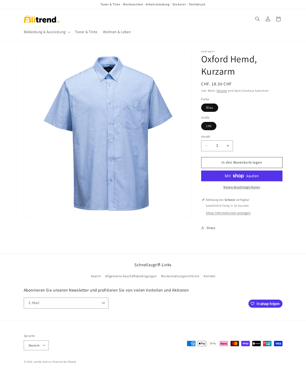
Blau (209, 107)
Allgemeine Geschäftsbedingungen (131, 276)
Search (96, 276)
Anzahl (205, 136)
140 (208, 126)
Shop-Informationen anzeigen (228, 213)
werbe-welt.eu (43, 361)
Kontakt (209, 276)
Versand (222, 91)
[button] (46, 32)
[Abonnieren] (103, 303)
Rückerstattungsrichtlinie (180, 276)
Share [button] (211, 228)
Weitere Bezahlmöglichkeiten (241, 187)
